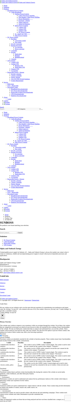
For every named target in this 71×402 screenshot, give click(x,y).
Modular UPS (19, 65)
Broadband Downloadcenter (19, 89)
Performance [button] (3, 375)
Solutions (6, 7)
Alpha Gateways (23, 22)
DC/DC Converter (16, 44)
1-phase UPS (22, 27)
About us (2, 283)
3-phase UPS (22, 29)
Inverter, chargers (16, 74)
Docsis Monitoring (25, 19)
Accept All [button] (13, 312)
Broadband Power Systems (15, 10)
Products (6, 9)
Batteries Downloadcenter (18, 95)
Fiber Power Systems (21, 35)
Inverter (13, 52)
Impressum (28, 300)
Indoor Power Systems (21, 25)
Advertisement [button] (4, 389)
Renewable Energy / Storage (15, 72)
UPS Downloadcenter (17, 94)
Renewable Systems (9, 243)
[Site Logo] (9, 1)
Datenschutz (35, 300)
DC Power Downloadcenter (19, 90)
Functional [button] (3, 368)
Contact (6, 100)
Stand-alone (18, 54)
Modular (17, 55)
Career (9, 99)
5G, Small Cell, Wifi (22, 34)
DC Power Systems (24, 32)
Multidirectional (19, 57)
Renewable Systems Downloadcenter (22, 92)
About (5, 97)
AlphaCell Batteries (24, 24)
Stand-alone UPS (20, 67)
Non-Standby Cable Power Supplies (29, 17)
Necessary (5, 335)
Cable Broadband (16, 12)
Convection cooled (20, 40)
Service (6, 82)
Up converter (18, 47)
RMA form (10, 84)
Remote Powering (16, 45)
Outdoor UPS (22, 30)
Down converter (19, 49)
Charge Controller (16, 75)
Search (20, 232)
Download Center (12, 87)
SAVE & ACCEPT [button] (5, 401)
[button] (2, 107)
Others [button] (2, 396)
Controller (14, 50)
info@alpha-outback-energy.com (13, 272)
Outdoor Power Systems (22, 14)
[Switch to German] (7, 104)
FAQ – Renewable (12, 85)
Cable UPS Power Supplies (28, 15)
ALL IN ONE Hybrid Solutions (20, 79)
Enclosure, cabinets (24, 20)
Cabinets (13, 59)
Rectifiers (14, 39)
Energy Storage (15, 77)
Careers (2, 292)
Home (5, 5)
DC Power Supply (12, 37)
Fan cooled (18, 42)
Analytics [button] (3, 382)
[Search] (42, 109)
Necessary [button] (3, 334)
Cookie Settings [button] (4, 312)
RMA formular (4, 279)
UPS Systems (11, 60)
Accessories (14, 70)
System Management (17, 80)
